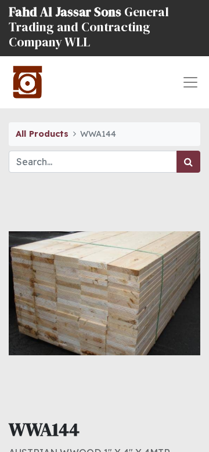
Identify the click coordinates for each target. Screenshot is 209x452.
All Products (42, 134)
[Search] (188, 162)
